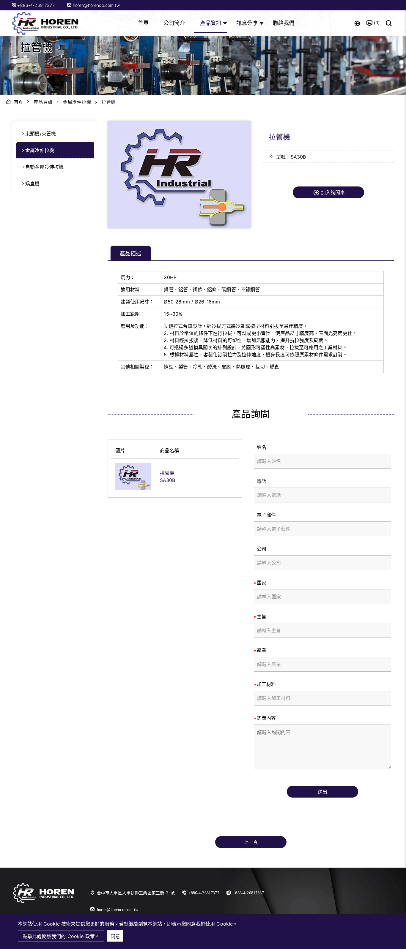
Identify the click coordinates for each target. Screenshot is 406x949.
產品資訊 (211, 23)
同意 (115, 936)
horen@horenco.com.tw (95, 5)
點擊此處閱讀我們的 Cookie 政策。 (61, 936)
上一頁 (251, 842)
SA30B (167, 480)
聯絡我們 (284, 23)
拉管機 (167, 473)
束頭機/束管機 (40, 134)
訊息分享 (247, 23)
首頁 (143, 23)
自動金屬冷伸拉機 (44, 167)
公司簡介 (174, 23)
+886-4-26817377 (36, 5)
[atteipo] (43, 902)
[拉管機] (133, 476)
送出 (322, 792)
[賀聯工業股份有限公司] (46, 23)
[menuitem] (55, 133)
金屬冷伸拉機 (77, 102)
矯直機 (32, 183)
